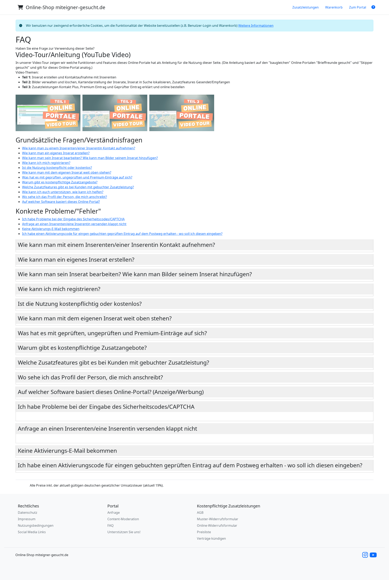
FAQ (110, 525)
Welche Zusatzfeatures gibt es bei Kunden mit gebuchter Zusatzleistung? (78, 187)
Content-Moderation (123, 519)
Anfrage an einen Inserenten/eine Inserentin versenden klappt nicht (74, 224)
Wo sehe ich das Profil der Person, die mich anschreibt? (64, 197)
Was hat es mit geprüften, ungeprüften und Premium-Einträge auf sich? (77, 177)
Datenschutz (27, 512)
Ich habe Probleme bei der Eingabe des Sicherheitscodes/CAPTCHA (73, 219)
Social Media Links (32, 532)
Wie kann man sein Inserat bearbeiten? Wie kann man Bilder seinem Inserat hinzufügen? (90, 158)
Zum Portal (357, 7)
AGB (200, 512)
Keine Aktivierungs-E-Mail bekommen (50, 229)
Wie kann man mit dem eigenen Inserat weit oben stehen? (66, 172)
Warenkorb (334, 7)
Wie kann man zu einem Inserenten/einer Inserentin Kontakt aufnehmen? (78, 148)
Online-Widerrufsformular (217, 525)
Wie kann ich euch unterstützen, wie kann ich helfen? (62, 192)
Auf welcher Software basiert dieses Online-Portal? (61, 201)
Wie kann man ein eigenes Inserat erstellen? (56, 153)
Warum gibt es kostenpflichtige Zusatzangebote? (59, 182)
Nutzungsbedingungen (35, 525)
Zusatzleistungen (305, 7)
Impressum (26, 519)
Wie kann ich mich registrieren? (46, 163)
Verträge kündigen (211, 538)
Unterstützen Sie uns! (123, 532)
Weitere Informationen (256, 25)
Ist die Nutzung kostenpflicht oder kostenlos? (57, 167)
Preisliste (204, 532)
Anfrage (113, 512)
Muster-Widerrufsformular (217, 519)
